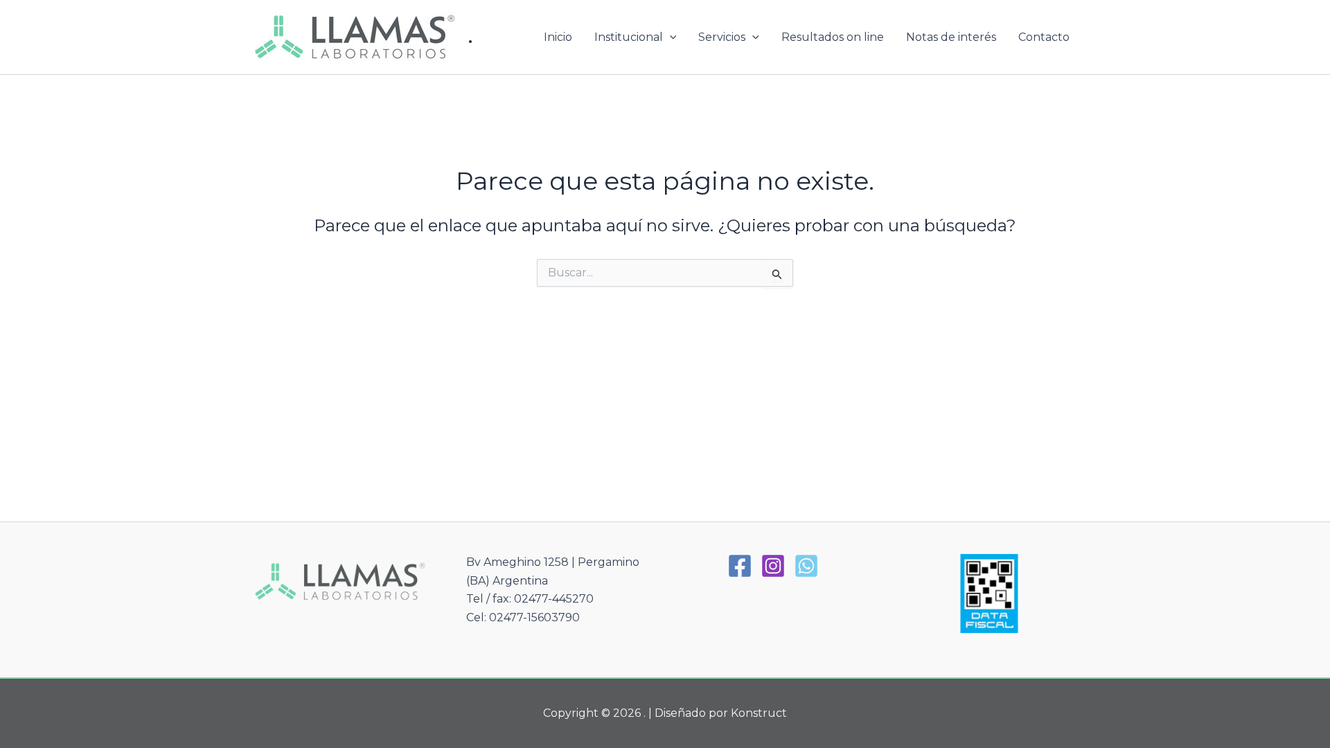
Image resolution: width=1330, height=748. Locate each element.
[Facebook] (739, 565)
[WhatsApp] (806, 565)
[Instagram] (773, 565)
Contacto (1044, 37)
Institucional (628, 37)
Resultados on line (832, 37)
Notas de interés (951, 37)
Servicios (721, 37)
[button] (670, 37)
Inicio (558, 37)
